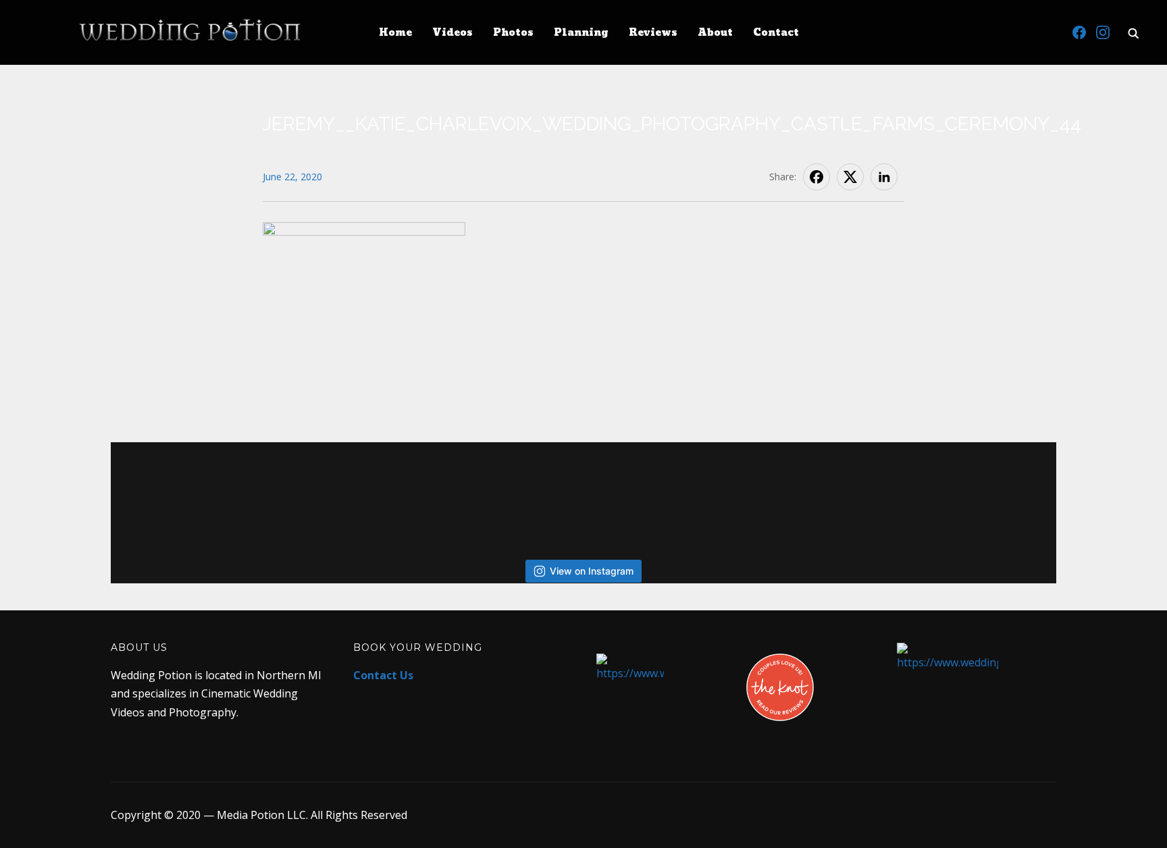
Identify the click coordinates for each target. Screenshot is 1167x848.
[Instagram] (1103, 32)
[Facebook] (1079, 32)
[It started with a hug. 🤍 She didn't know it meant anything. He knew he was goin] (583, 492)
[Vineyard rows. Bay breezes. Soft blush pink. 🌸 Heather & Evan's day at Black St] (266, 492)
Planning (581, 32)
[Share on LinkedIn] (884, 176)
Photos (513, 32)
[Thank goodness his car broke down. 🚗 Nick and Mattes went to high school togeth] (477, 492)
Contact (776, 32)
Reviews (653, 32)
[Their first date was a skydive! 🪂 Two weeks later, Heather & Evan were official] (161, 492)
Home (395, 32)
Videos (452, 32)
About (715, 32)
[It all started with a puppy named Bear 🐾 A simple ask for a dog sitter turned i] (794, 492)
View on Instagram (591, 571)
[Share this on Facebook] (816, 176)
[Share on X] (850, 176)
